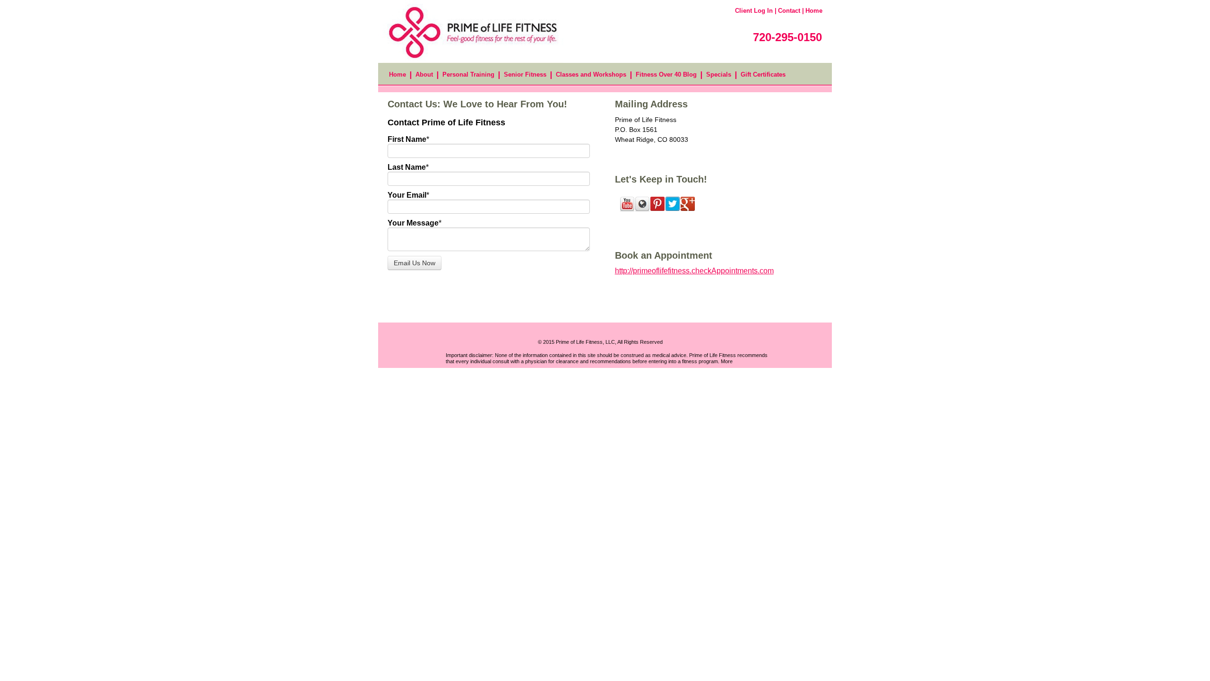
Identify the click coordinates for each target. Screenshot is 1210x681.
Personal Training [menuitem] (468, 74)
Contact (789, 10)
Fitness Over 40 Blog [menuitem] (666, 74)
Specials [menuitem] (718, 74)
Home (813, 10)
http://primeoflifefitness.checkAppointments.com (694, 271)
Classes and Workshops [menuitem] (591, 74)
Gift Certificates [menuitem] (763, 74)
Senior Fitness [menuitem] (525, 74)
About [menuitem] (424, 74)
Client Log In (754, 10)
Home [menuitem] (397, 74)
